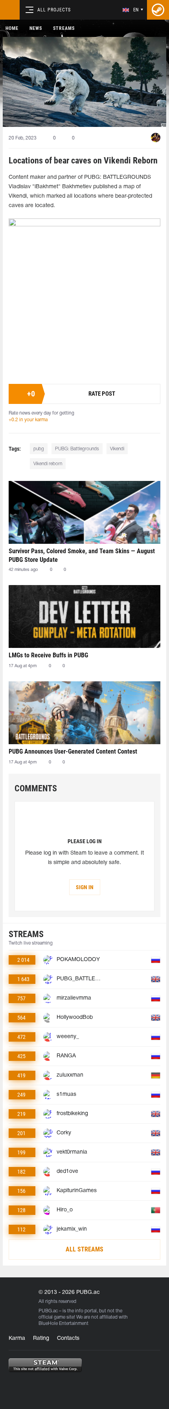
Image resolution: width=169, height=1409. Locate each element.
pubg (38, 449)
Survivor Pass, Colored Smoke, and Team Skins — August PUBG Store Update (82, 555)
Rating (41, 1338)
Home (12, 28)
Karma (17, 1338)
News (35, 28)
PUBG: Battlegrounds (77, 449)
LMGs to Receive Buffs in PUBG (48, 655)
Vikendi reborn (47, 464)
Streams (64, 28)
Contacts (68, 1338)
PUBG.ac (48, 1311)
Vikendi (117, 449)
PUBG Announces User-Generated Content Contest (73, 751)
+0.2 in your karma (28, 420)
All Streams (84, 1249)
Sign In (85, 887)
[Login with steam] (158, 10)
